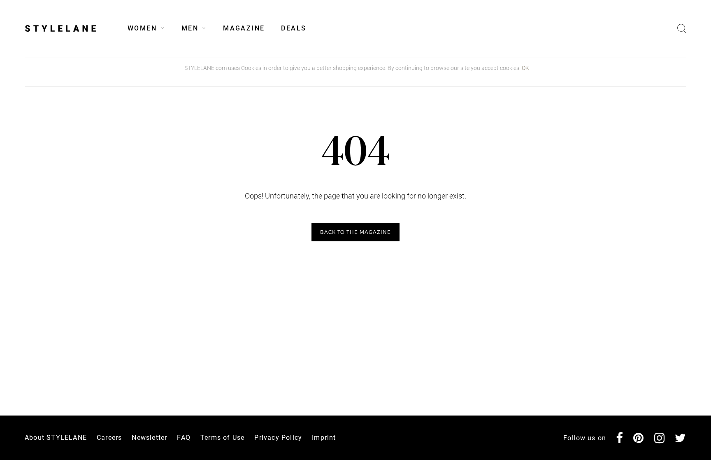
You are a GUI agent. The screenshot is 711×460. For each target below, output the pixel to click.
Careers (109, 437)
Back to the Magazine (355, 232)
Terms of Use (222, 437)
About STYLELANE (56, 437)
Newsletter (149, 437)
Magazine (244, 28)
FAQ (184, 437)
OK (525, 68)
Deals (293, 28)
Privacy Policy (278, 437)
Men (189, 28)
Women (142, 28)
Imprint (324, 437)
